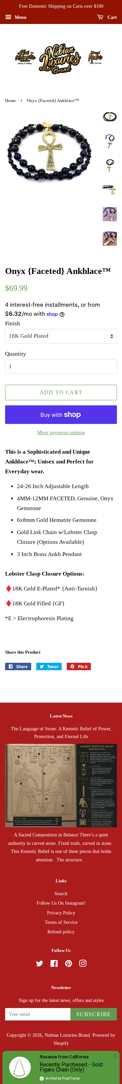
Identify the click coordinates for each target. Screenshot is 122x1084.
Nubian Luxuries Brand (67, 1035)
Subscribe (93, 1014)
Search (61, 893)
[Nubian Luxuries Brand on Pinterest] (68, 964)
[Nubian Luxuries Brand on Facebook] (54, 964)
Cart (111, 17)
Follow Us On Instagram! (61, 903)
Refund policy (61, 931)
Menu (19, 17)
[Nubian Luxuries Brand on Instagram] (82, 964)
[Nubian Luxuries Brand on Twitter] (39, 964)
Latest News (61, 716)
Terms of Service (61, 922)
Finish (12, 323)
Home (10, 100)
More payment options (61, 432)
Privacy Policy (61, 912)
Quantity (15, 354)
